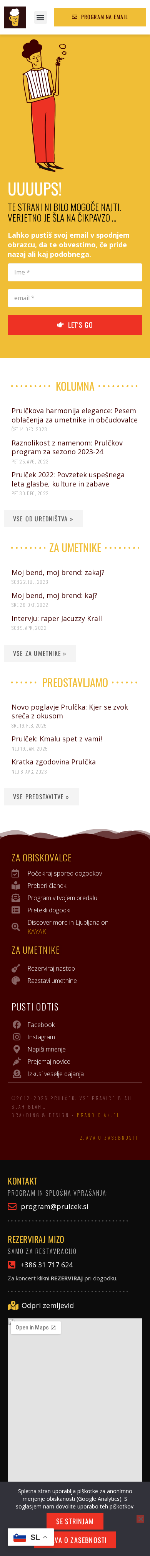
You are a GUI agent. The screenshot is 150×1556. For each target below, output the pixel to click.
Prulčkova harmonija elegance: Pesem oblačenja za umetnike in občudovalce (75, 415)
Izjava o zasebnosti (107, 1138)
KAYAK (36, 931)
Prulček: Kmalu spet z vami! (57, 738)
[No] (140, 1519)
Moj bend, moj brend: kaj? (54, 595)
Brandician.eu (99, 1115)
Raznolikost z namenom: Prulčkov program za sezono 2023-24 (67, 447)
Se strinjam (75, 1521)
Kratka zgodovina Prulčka (54, 761)
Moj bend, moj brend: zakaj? (58, 572)
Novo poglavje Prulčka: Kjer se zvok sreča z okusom (70, 711)
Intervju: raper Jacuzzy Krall (57, 618)
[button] (40, 17)
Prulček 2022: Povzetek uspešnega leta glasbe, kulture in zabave (68, 479)
